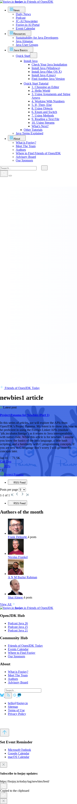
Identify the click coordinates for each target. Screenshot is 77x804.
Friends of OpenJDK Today (22, 388)
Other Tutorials (33, 129)
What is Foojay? (18, 671)
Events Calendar (18, 649)
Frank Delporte (18, 537)
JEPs (7, 466)
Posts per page (9, 489)
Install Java (31, 61)
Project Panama (13, 474)
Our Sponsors (16, 656)
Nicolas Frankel (18, 557)
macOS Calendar (18, 757)
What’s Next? (40, 126)
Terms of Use (16, 710)
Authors (13, 679)
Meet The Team (18, 675)
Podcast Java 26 (18, 623)
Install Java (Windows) (46, 68)
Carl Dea (5, 461)
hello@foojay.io (18, 703)
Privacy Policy (17, 713)
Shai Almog (15, 597)
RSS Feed (19, 482)
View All (6, 604)
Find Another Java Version (48, 78)
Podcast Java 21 (18, 630)
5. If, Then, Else (42, 105)
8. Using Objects (42, 108)
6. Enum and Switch (44, 112)
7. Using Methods (43, 115)
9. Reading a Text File (45, 119)
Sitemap (13, 706)
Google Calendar (18, 753)
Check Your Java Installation (49, 64)
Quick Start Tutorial (36, 83)
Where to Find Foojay (21, 652)
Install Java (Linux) (44, 75)
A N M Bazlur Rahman (22, 577)
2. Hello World (41, 90)
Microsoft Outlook (19, 749)
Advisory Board (18, 682)
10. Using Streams (43, 122)
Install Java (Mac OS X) (47, 71)
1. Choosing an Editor (45, 87)
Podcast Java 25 (18, 627)
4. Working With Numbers (48, 101)
